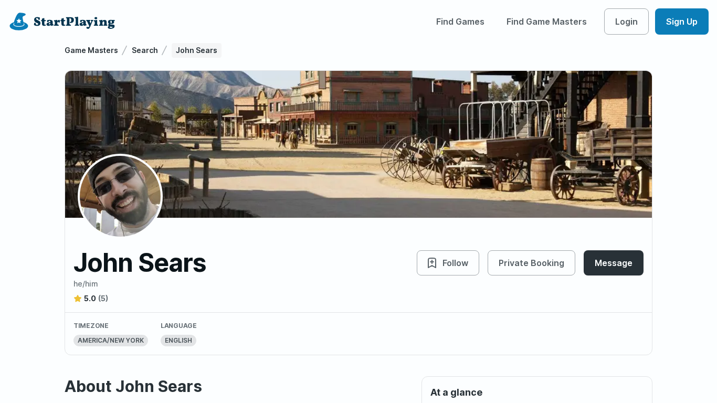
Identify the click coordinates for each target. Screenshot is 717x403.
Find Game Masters (547, 21)
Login (626, 21)
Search (145, 50)
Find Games (460, 21)
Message (613, 263)
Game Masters (91, 50)
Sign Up (682, 21)
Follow (455, 263)
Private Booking (531, 263)
